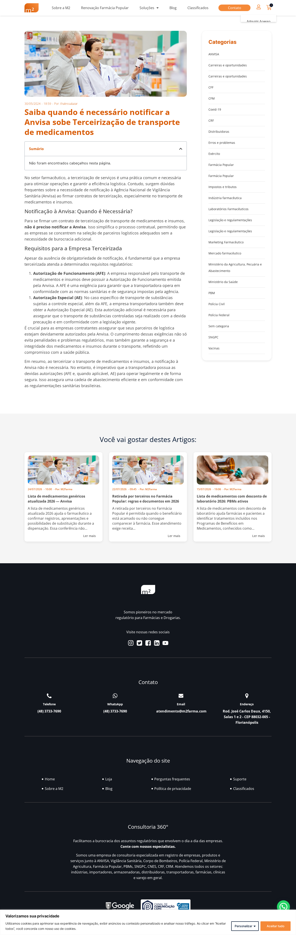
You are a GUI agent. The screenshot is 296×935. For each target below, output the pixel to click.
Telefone (49, 704)
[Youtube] (165, 643)
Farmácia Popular (221, 165)
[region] (148, 922)
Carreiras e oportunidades (227, 65)
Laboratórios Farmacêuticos (228, 209)
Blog (173, 7)
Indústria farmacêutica (225, 198)
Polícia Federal (218, 315)
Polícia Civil (216, 304)
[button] (258, 6)
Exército (214, 154)
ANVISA (213, 54)
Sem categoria (218, 326)
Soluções (147, 7)
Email (181, 704)
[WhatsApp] (115, 695)
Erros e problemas (221, 143)
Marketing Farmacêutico (226, 242)
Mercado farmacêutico (224, 253)
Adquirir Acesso (258, 22)
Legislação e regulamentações (230, 220)
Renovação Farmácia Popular (105, 7)
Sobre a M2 (61, 7)
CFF (210, 87)
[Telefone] (49, 695)
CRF (211, 120)
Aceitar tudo (275, 926)
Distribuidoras (218, 131)
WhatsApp (115, 704)
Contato (234, 7)
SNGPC (213, 337)
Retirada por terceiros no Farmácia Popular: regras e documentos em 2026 (145, 499)
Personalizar (243, 926)
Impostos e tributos (222, 187)
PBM (211, 293)
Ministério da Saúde (223, 282)
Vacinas (214, 348)
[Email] (181, 695)
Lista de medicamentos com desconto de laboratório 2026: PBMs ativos (232, 499)
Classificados (197, 7)
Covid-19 (214, 109)
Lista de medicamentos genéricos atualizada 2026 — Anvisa (56, 499)
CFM (211, 98)
